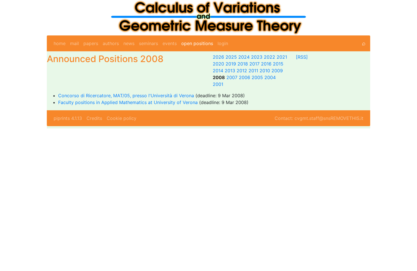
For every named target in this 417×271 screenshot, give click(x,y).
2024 (244, 57)
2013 (230, 70)
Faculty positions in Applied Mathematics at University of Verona (128, 102)
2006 (244, 77)
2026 (218, 57)
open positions (197, 43)
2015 (278, 64)
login (223, 43)
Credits (94, 118)
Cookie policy (121, 118)
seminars (148, 43)
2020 (218, 64)
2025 (231, 57)
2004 (270, 77)
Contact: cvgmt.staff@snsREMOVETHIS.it (319, 118)
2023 (256, 57)
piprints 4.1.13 (68, 118)
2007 (231, 77)
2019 (231, 64)
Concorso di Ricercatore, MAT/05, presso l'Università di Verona (126, 95)
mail (74, 43)
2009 (277, 70)
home (60, 43)
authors (111, 43)
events (170, 43)
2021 (282, 57)
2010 (265, 70)
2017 (254, 64)
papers (90, 43)
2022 (269, 57)
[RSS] (302, 57)
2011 (253, 70)
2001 (218, 84)
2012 (242, 70)
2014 (218, 70)
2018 (242, 64)
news (128, 43)
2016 (266, 64)
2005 (257, 77)
